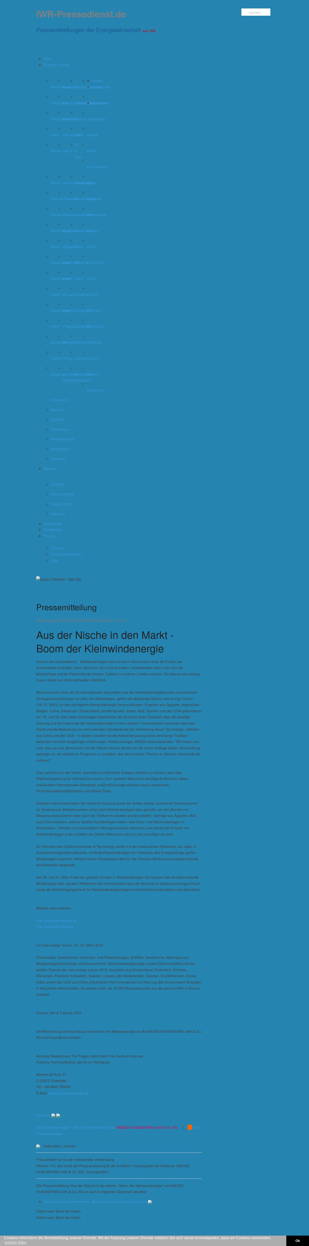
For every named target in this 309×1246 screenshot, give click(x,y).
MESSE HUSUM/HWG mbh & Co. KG (93, 620)
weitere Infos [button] (15, 1242)
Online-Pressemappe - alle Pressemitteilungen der (106, 1127)
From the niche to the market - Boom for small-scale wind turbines (95, 1201)
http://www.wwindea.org (54, 926)
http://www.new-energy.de (56, 920)
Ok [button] (297, 1241)
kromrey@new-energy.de (68, 1092)
